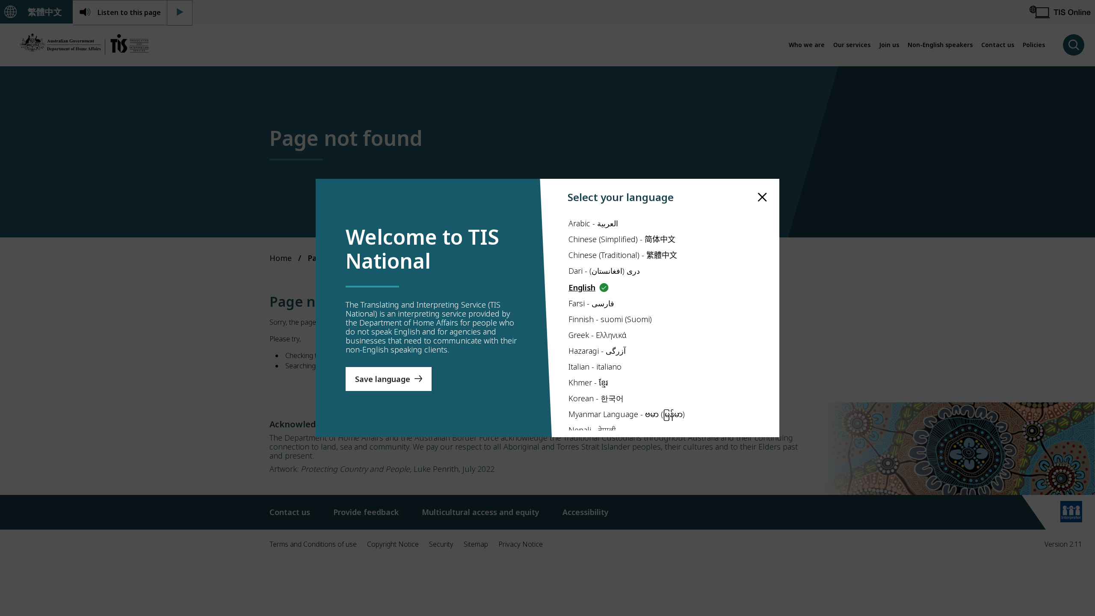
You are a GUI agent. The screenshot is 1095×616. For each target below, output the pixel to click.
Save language (382, 379)
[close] (762, 197)
